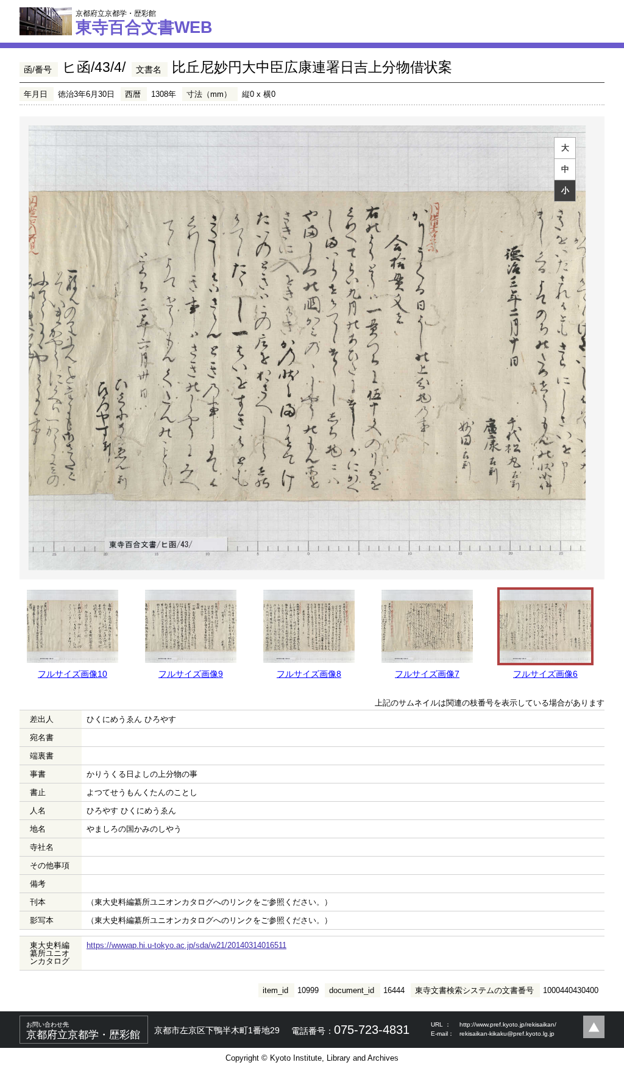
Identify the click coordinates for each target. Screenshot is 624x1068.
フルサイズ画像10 (72, 674)
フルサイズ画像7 (427, 674)
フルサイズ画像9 (190, 674)
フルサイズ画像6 (545, 674)
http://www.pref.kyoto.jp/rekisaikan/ (507, 1024)
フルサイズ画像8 (309, 674)
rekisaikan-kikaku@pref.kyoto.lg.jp (507, 1033)
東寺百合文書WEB (144, 22)
